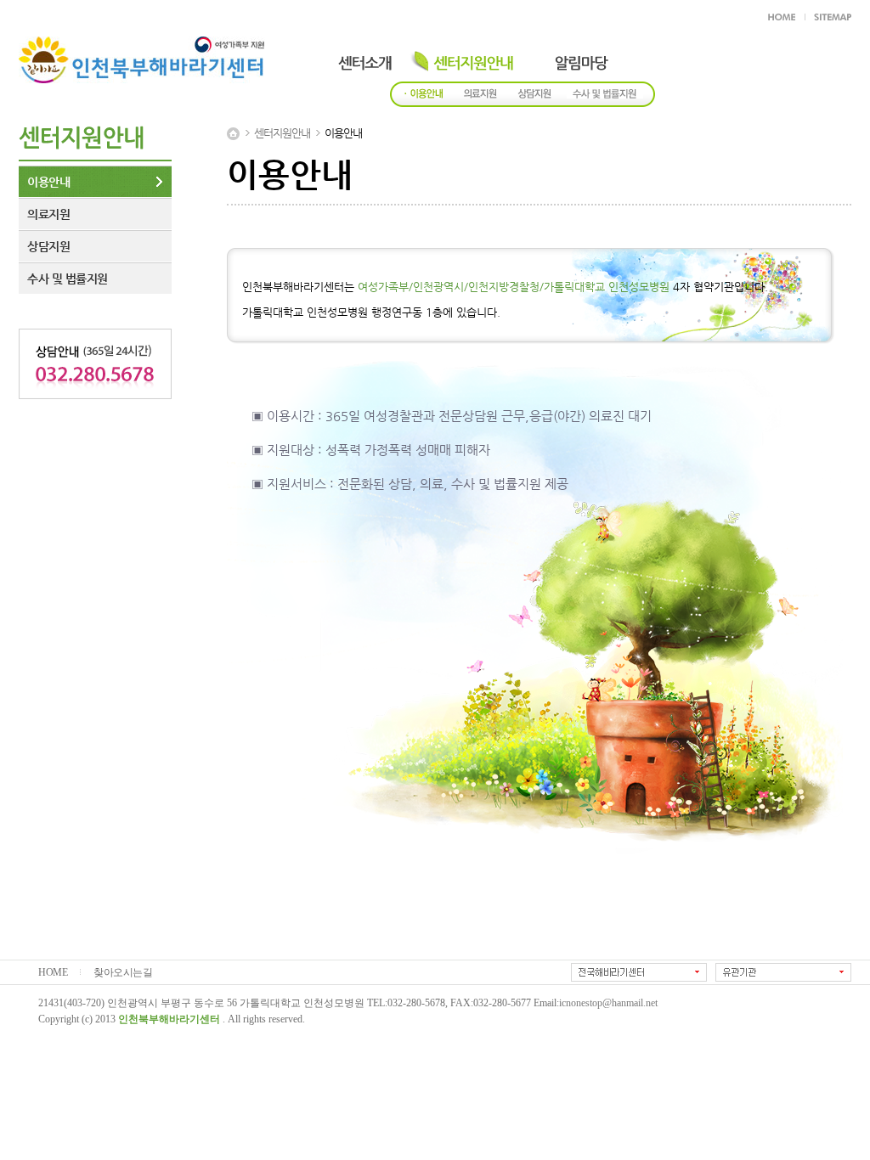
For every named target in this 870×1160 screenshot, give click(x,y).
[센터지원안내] (461, 58)
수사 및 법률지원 (67, 278)
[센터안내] (353, 58)
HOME (52, 972)
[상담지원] (531, 95)
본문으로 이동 (260, 15)
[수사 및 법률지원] (605, 95)
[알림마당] (569, 58)
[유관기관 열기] (783, 972)
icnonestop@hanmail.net (608, 1003)
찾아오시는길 (122, 972)
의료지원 (48, 214)
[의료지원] (477, 95)
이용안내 (48, 182)
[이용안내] (423, 95)
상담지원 (48, 246)
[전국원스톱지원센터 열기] (639, 972)
